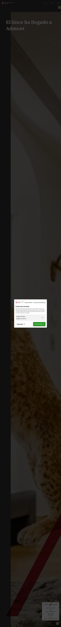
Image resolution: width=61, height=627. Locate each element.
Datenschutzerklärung (39, 302)
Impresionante (29, 302)
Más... (42, 317)
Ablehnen (20, 324)
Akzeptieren (38, 324)
